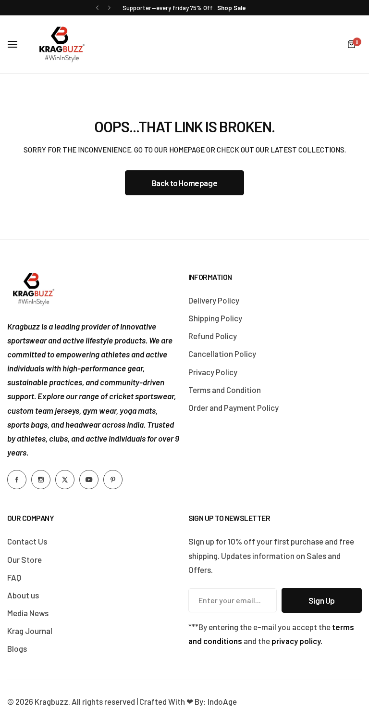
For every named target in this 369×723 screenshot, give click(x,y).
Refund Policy (212, 336)
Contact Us (27, 541)
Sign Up (321, 600)
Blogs (17, 648)
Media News (28, 613)
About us (23, 595)
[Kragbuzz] (62, 44)
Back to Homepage (184, 183)
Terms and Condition (224, 389)
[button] (97, 8)
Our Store (24, 559)
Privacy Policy (212, 372)
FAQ (14, 577)
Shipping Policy (215, 318)
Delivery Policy (213, 300)
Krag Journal (29, 630)
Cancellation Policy (222, 353)
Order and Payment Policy (233, 407)
